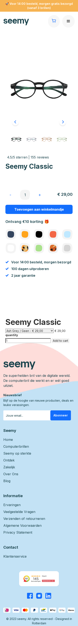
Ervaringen (12, 505)
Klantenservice (15, 556)
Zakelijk (9, 467)
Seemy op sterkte (17, 453)
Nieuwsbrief (12, 395)
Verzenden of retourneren (24, 519)
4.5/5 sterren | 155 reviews (28, 157)
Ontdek (9, 460)
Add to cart (60, 340)
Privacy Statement (17, 532)
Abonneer (60, 415)
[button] (68, 21)
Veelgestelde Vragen (19, 512)
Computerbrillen (16, 446)
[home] (25, 22)
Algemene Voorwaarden (22, 525)
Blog (6, 481)
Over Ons (10, 474)
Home (8, 439)
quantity (11, 335)
